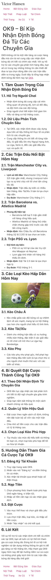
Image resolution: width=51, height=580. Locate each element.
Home (6, 8)
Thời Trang (8, 19)
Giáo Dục (36, 8)
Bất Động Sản (21, 8)
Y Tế (31, 19)
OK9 (31, 77)
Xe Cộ (21, 19)
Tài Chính (35, 14)
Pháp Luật (21, 14)
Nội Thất (7, 14)
